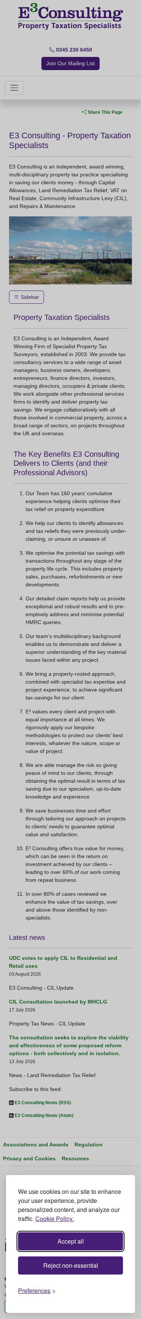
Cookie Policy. (54, 1218)
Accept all (71, 1241)
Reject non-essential (70, 1265)
